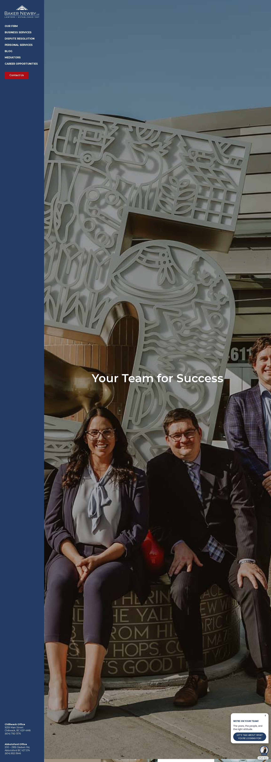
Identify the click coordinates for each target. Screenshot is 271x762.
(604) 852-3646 (13, 753)
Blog (8, 51)
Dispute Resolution (20, 38)
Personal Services (19, 44)
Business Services (18, 32)
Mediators (13, 57)
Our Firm (11, 26)
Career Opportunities (21, 63)
